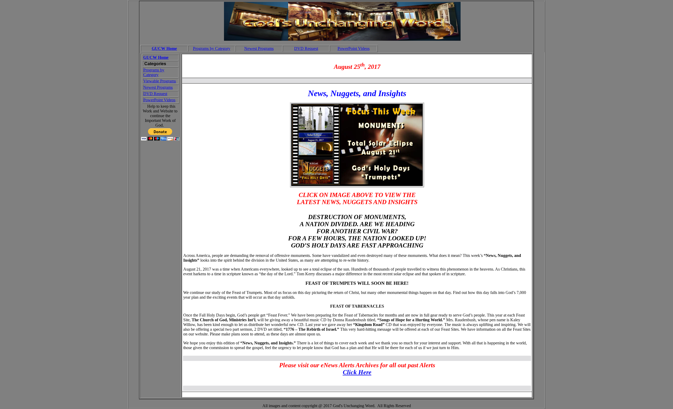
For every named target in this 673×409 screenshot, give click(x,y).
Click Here (357, 372)
